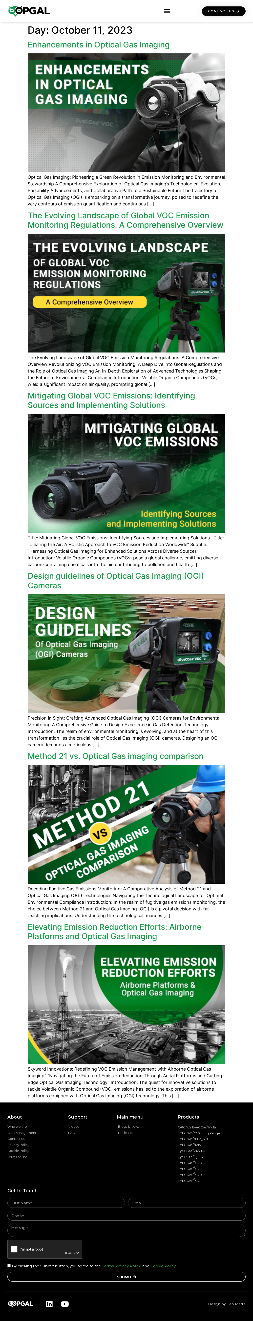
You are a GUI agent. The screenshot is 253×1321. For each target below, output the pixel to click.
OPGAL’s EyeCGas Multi (197, 1126)
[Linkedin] (49, 1304)
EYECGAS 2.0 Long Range (199, 1132)
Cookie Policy (162, 1266)
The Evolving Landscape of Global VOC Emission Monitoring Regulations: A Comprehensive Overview (125, 220)
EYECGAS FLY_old (193, 1138)
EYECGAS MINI (190, 1144)
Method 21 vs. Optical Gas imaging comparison (116, 756)
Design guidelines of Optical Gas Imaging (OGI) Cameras (116, 580)
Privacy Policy (128, 1266)
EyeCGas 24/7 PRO (193, 1150)
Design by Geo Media (227, 1304)
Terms (107, 1266)
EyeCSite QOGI (191, 1156)
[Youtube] (65, 1304)
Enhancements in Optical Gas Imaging (99, 44)
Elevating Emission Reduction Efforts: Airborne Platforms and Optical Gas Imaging (115, 931)
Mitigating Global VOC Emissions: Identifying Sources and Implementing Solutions (111, 400)
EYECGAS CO (190, 1162)
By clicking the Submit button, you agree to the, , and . (94, 1266)
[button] (167, 11)
